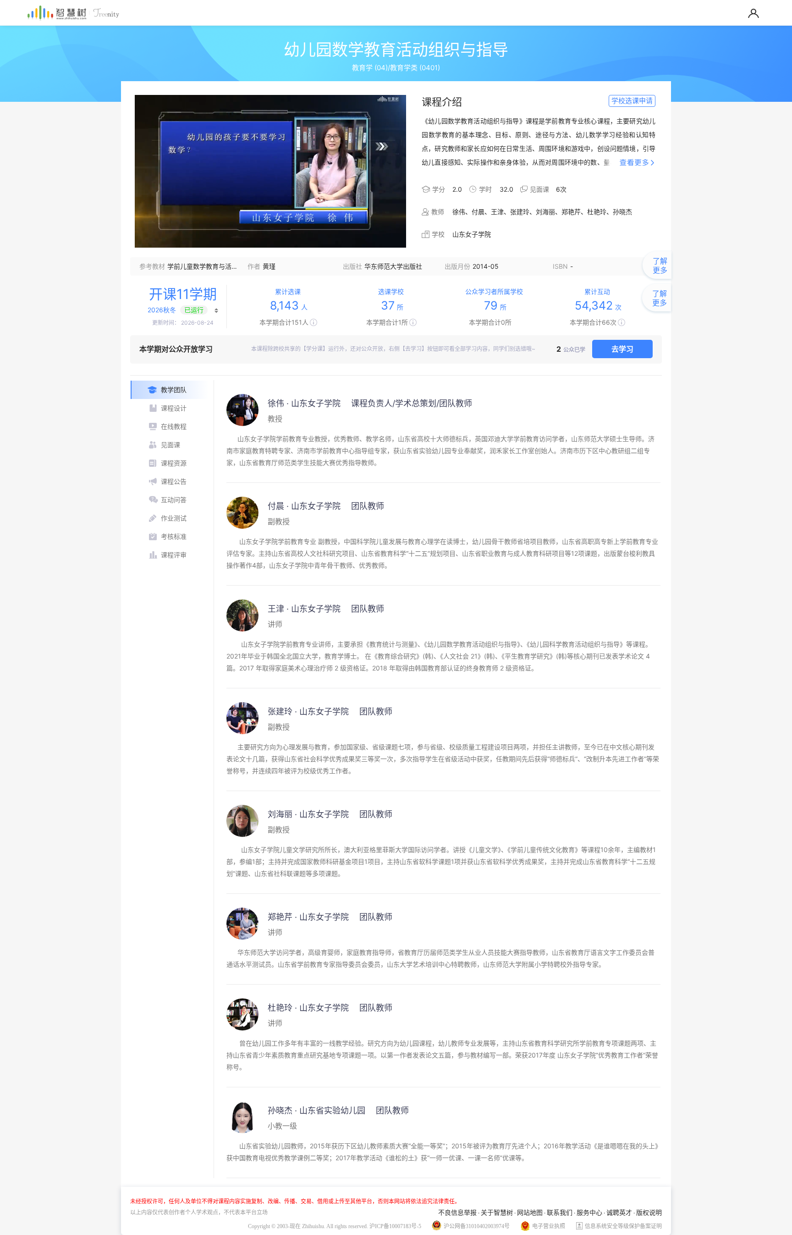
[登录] (753, 11)
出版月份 (457, 266)
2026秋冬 (162, 310)
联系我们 (559, 1212)
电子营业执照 (548, 1226)
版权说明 (649, 1212)
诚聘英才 (619, 1212)
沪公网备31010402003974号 (477, 1226)
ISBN (560, 266)
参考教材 (152, 266)
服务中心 (589, 1212)
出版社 (352, 266)
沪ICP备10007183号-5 (395, 1226)
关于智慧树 (497, 1212)
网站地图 (530, 1212)
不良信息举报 (457, 1212)
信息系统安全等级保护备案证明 (623, 1226)
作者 (254, 266)
